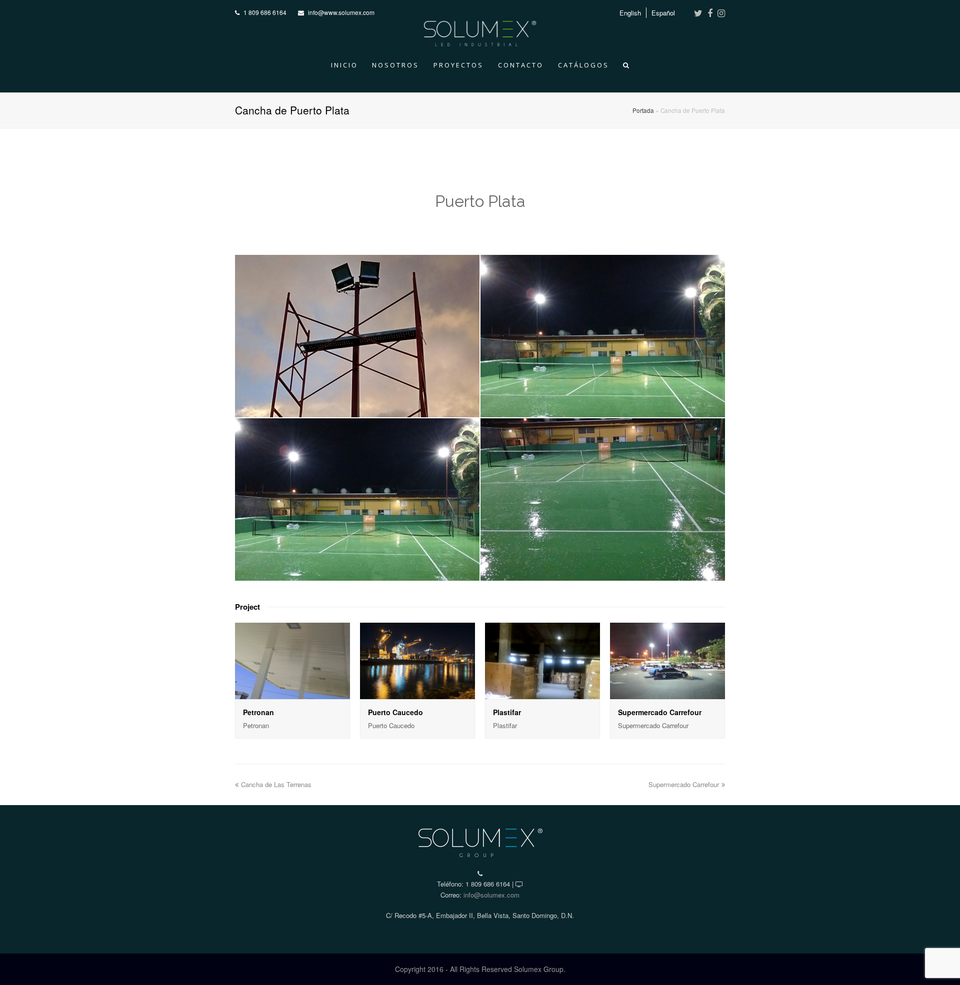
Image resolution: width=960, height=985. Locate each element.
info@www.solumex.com (341, 12)
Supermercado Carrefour (660, 712)
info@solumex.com (492, 895)
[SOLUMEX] (480, 31)
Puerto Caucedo (395, 712)
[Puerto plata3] (357, 499)
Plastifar (507, 712)
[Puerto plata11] (357, 336)
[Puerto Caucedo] (417, 661)
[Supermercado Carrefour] (667, 661)
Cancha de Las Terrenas (276, 784)
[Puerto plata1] (602, 499)
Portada (643, 110)
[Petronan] (292, 661)
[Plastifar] (542, 661)
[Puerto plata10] (602, 336)
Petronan (258, 712)
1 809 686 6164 (265, 12)
